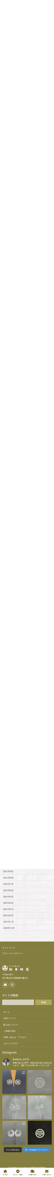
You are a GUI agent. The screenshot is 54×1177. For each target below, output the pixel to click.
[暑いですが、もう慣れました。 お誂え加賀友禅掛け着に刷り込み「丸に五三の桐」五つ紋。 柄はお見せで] (40, 1082)
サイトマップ (8, 947)
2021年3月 (8, 909)
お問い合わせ (46, 1174)
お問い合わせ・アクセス (14, 1037)
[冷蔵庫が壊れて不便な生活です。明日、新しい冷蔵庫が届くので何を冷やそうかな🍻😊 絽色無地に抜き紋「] (40, 1107)
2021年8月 (8, 877)
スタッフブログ (10, 1043)
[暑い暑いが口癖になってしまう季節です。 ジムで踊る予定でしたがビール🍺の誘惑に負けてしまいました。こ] (40, 1133)
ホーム (6, 1011)
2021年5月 (8, 896)
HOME (5, 1174)
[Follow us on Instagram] (12, 985)
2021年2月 (8, 915)
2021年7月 (8, 883)
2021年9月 (8, 871)
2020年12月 (9, 927)
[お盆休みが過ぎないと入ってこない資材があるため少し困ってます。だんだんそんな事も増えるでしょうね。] (14, 1082)
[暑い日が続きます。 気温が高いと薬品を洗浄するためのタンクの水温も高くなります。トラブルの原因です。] (14, 1107)
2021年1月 (8, 921)
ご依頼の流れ (9, 1030)
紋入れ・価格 (17, 1174)
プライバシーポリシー (12, 953)
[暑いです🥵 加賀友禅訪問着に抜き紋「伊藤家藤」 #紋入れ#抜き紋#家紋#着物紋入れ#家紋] (14, 1133)
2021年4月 (8, 902)
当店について (9, 1018)
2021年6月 (8, 890)
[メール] (5, 985)
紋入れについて (10, 1024)
